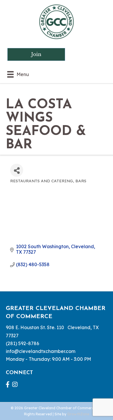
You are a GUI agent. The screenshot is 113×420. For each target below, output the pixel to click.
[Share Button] (16, 170)
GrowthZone (78, 414)
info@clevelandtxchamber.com (40, 351)
